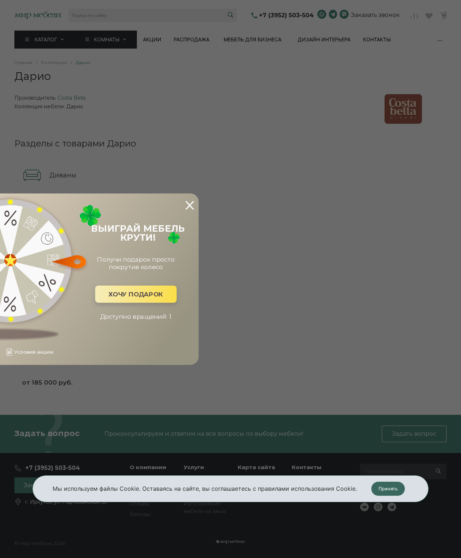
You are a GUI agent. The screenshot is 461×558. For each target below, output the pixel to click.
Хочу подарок (135, 294)
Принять (388, 488)
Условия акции (33, 352)
